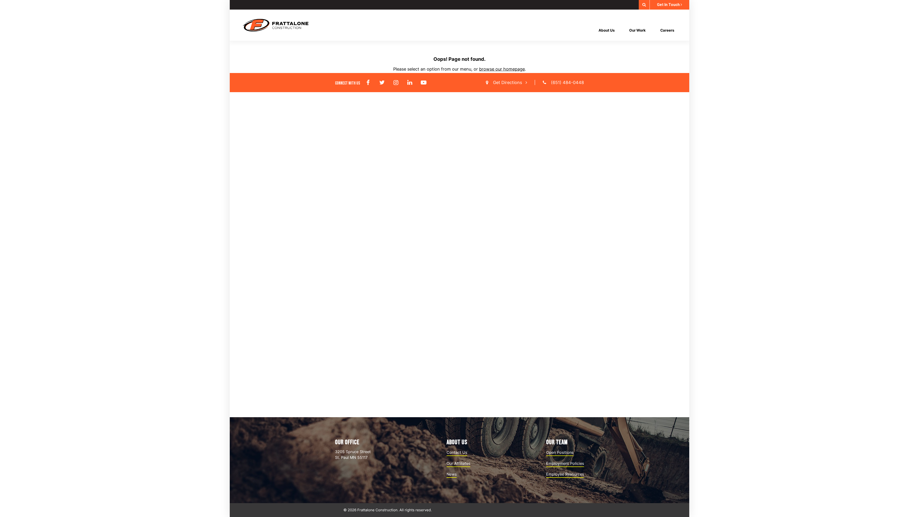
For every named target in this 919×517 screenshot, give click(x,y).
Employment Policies (565, 463)
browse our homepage (502, 69)
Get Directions (508, 82)
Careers (667, 30)
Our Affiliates (458, 463)
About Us (607, 30)
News (452, 474)
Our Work (637, 30)
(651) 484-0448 (567, 82)
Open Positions (559, 452)
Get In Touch (669, 4)
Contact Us (457, 452)
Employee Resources (565, 474)
